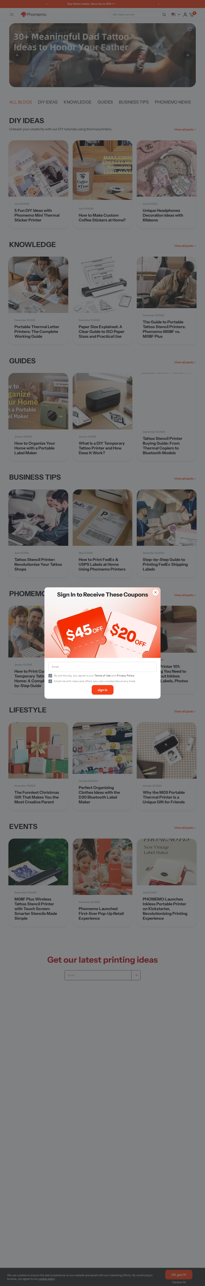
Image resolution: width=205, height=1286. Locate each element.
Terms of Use (102, 675)
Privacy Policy (126, 675)
